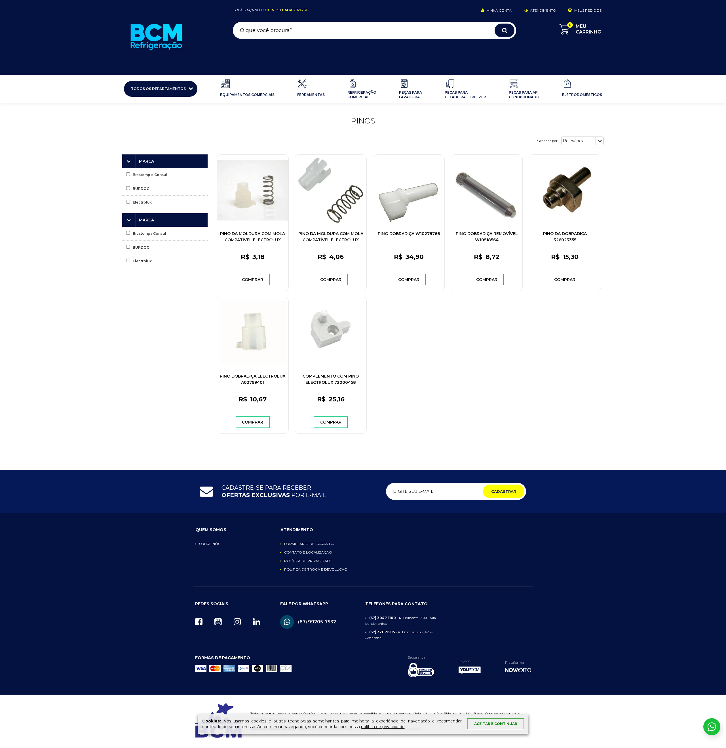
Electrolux (142, 202)
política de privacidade (383, 726)
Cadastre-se (295, 10)
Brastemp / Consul (149, 233)
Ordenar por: (547, 141)
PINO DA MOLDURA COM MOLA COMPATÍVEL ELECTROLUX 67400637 (330, 240)
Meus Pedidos (587, 10)
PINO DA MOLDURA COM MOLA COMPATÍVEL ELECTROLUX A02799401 (252, 240)
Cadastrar (503, 491)
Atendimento (542, 10)
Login (269, 10)
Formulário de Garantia (309, 544)
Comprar (252, 279)
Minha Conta (499, 10)
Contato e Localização (308, 552)
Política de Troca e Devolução (315, 569)
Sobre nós (209, 544)
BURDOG (141, 189)
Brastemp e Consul (150, 175)
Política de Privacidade (308, 561)
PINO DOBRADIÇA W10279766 (409, 233)
